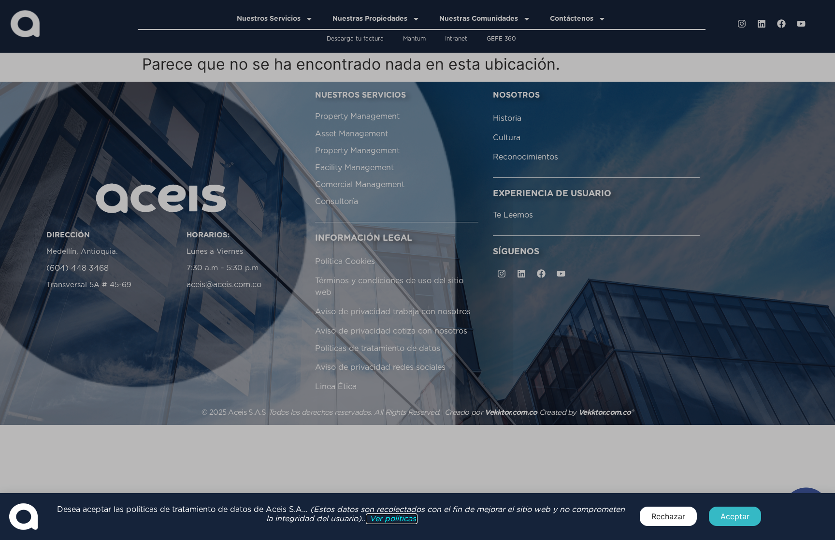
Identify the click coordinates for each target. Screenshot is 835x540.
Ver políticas (391, 519)
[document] (417, 270)
